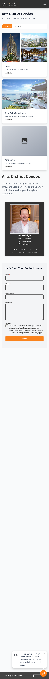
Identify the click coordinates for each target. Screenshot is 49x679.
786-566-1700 (26, 241)
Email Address (10, 293)
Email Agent (25, 244)
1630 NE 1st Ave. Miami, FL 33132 (17, 69)
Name (7, 274)
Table (19, 26)
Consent (8, 323)
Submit (24, 339)
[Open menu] (45, 4)
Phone (7, 284)
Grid (9, 26)
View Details (24, 54)
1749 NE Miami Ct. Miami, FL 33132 (18, 163)
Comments (8, 302)
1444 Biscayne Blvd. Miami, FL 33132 (19, 116)
